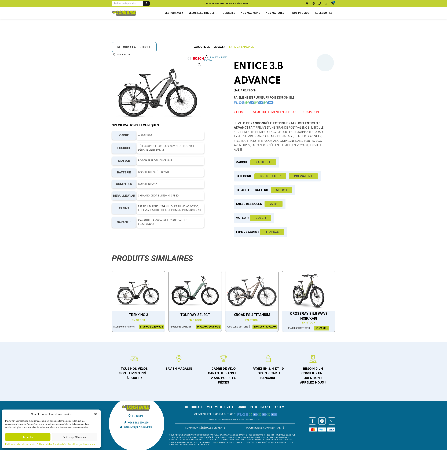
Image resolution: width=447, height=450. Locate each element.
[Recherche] (146, 3)
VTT (209, 407)
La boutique (202, 46)
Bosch (261, 218)
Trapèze (272, 231)
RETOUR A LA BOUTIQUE (134, 47)
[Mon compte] (326, 3)
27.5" (273, 204)
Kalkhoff (263, 162)
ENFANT (265, 407)
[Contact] (320, 3)
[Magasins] (313, 3)
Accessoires (324, 13)
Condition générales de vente (205, 427)
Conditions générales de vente (82, 444)
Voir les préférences (74, 437)
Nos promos (300, 13)
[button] (95, 414)
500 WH (281, 190)
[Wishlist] (307, 3)
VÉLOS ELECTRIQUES (202, 13)
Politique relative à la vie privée (20, 444)
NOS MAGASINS (250, 13)
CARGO (241, 407)
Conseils (229, 13)
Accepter (28, 437)
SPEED (253, 407)
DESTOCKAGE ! (173, 13)
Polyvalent (219, 46)
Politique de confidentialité (265, 427)
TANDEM (278, 407)
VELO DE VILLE (224, 407)
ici (217, 442)
